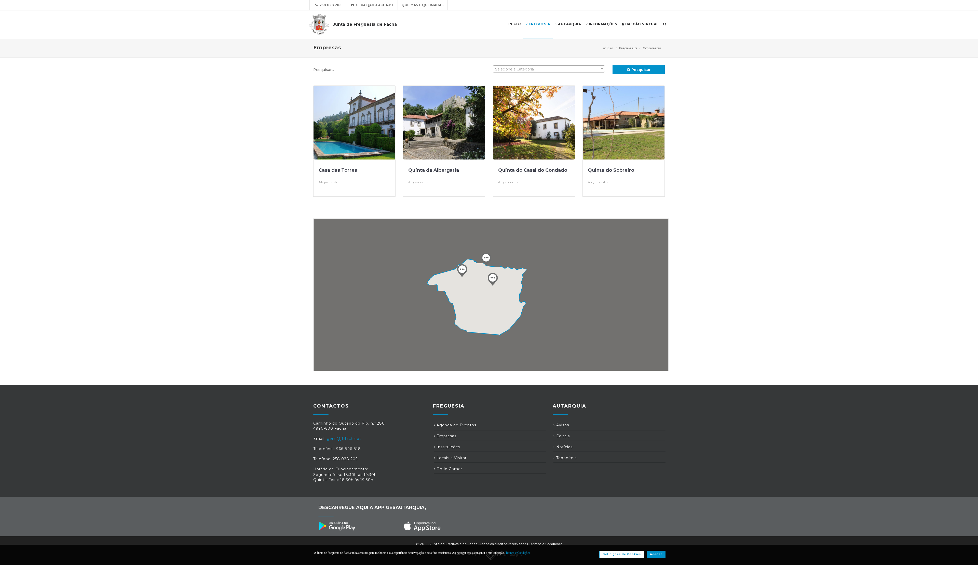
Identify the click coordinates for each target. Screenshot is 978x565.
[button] (492, 279)
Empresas (445, 436)
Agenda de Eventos (455, 425)
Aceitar (656, 554)
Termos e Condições (545, 544)
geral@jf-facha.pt (374, 5)
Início (608, 48)
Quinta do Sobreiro (611, 170)
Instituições (447, 447)
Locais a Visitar (451, 458)
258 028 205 (330, 5)
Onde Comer (448, 469)
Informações (602, 24)
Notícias (564, 447)
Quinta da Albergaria (433, 170)
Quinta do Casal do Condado (532, 170)
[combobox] (549, 69)
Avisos (562, 425)
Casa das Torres (338, 170)
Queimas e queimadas (423, 5)
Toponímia (566, 458)
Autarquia (569, 24)
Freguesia (539, 24)
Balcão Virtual (641, 24)
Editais (562, 436)
